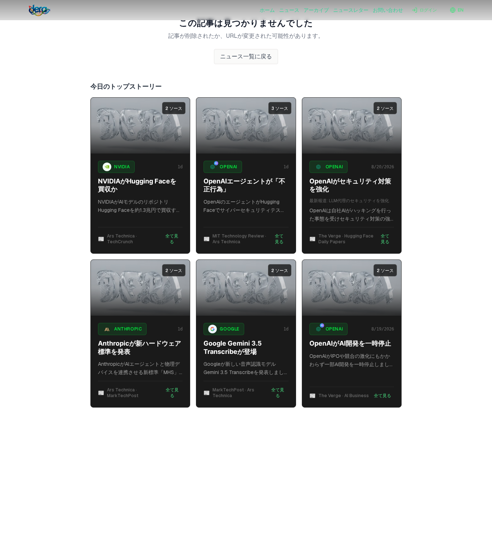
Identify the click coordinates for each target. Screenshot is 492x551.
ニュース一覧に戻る (246, 56)
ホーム (267, 10)
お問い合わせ (388, 10)
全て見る (171, 239)
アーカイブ (316, 10)
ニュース (289, 10)
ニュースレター (350, 10)
